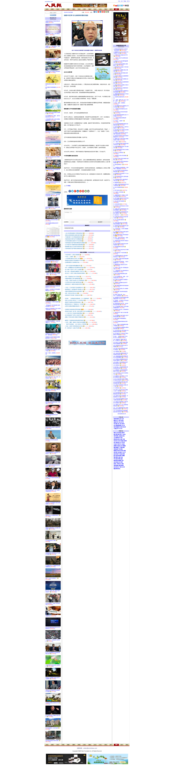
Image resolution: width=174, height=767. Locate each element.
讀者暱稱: (66, 222)
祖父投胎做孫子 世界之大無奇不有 (79, 315)
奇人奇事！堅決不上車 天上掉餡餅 (78, 269)
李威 (122, 457)
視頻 (122, 9)
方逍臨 (115, 428)
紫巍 (117, 465)
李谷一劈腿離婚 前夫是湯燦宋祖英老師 (80, 267)
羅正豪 (117, 434)
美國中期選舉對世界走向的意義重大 (79, 291)
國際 (74, 9)
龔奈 (120, 425)
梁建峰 (117, 427)
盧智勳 (115, 445)
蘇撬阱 (119, 460)
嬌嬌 (115, 468)
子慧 (120, 467)
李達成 (120, 454)
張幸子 (120, 434)
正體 (122, 1)
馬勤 (117, 462)
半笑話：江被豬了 (75, 256)
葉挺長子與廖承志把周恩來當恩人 (79, 302)
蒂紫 (121, 447)
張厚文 (123, 423)
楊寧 (117, 437)
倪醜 (115, 465)
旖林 (117, 458)
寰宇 (111, 9)
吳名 (115, 425)
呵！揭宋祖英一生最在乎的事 (77, 328)
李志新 (115, 444)
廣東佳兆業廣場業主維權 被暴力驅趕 (79, 235)
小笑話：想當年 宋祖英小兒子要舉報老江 (81, 280)
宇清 (119, 449)
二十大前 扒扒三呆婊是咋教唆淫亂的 (79, 313)
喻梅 (115, 460)
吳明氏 (118, 439)
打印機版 (68, 185)
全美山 (124, 434)
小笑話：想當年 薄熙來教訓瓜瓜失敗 (79, 326)
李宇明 (123, 442)
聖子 (119, 437)
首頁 (47, 9)
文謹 (119, 420)
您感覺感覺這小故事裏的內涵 (76, 262)
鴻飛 (125, 450)
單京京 (117, 467)
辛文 (117, 420)
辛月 (120, 442)
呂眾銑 (123, 444)
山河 (115, 437)
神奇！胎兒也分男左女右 (76, 293)
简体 (119, 1)
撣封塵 (115, 439)
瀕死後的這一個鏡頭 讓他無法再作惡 (79, 284)
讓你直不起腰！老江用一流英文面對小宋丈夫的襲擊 (83, 311)
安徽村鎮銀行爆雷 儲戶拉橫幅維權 (79, 239)
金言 (121, 445)
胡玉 (115, 442)
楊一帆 (119, 423)
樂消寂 (117, 442)
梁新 (123, 463)
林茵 (121, 439)
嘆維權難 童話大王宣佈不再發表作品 (79, 246)
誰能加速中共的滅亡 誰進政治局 (78, 295)
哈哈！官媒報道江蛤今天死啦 (78, 276)
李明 (117, 422)
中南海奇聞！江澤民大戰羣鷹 (77, 254)
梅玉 (119, 468)
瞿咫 (117, 457)
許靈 (119, 465)
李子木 (118, 428)
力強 (119, 422)
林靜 (115, 427)
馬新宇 (123, 432)
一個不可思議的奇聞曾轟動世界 (78, 265)
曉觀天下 (118, 447)
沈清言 (122, 420)
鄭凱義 (117, 425)
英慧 (115, 449)
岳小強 (123, 425)
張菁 (115, 435)
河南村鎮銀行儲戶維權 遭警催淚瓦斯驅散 (80, 242)
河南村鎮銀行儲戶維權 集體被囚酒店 (79, 248)
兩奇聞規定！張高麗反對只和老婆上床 (80, 289)
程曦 (115, 422)
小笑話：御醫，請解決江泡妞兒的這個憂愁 (81, 322)
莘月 (120, 444)
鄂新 (115, 457)
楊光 (115, 434)
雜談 (127, 9)
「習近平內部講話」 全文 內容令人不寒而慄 (81, 324)
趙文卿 (115, 454)
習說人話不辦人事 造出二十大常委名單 (80, 300)
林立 (120, 463)
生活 (95, 9)
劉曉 (115, 420)
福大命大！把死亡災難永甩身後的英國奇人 (81, 273)
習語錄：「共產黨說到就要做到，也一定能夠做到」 (83, 298)
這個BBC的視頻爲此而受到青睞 (79, 309)
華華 (119, 458)
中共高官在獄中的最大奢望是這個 (79, 282)
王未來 (118, 440)
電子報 (128, 1)
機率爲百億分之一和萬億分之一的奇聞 (80, 304)
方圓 (124, 439)
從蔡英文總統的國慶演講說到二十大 (79, 306)
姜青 (117, 455)
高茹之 (120, 452)
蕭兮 (117, 423)
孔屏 (123, 418)
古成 (117, 432)
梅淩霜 (115, 418)
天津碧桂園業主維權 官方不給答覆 (79, 240)
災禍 (84, 9)
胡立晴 (124, 427)
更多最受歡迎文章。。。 (123, 413)
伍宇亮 (122, 422)
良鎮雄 (118, 445)
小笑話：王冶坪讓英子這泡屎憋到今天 (80, 287)
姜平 (118, 454)
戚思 (122, 458)
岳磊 (119, 457)
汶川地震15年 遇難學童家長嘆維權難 (79, 244)
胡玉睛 (120, 427)
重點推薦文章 (53, 17)
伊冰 (119, 462)
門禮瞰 (123, 455)
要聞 (52, 9)
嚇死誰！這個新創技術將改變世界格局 (80, 320)
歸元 (124, 435)
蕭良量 (119, 455)
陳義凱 (124, 445)
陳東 (117, 460)
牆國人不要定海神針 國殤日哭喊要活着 (80, 317)
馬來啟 (119, 432)
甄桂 (124, 447)
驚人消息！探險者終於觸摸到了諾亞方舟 (80, 271)
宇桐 (118, 444)
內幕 (58, 9)
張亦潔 (121, 450)
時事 (63, 9)
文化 (100, 9)
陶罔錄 (115, 450)
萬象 (90, 9)
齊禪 (122, 462)
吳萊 (115, 462)
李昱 (115, 423)
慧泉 (122, 449)
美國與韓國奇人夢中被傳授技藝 (78, 278)
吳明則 (118, 450)
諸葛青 (122, 465)
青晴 (124, 454)
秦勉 (115, 432)
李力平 (124, 452)
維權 (116, 9)
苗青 (115, 452)
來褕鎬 (121, 440)
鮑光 (115, 455)
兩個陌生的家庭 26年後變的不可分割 (79, 260)
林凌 (115, 467)
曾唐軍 (125, 440)
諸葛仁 (115, 463)
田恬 (115, 458)
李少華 (123, 467)
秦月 (122, 437)
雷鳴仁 (117, 435)
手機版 (124, 1)
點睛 (117, 449)
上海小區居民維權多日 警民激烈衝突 (79, 233)
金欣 (120, 418)
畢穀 (115, 447)
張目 (123, 460)
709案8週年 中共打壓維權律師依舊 (79, 237)
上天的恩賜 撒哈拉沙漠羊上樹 (78, 258)
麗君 (118, 418)
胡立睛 (115, 440)
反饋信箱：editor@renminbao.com (87, 748)
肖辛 (121, 428)
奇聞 (79, 9)
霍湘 (117, 468)
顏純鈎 (120, 435)
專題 (106, 9)
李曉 (118, 463)
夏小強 (117, 452)
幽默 (68, 9)
